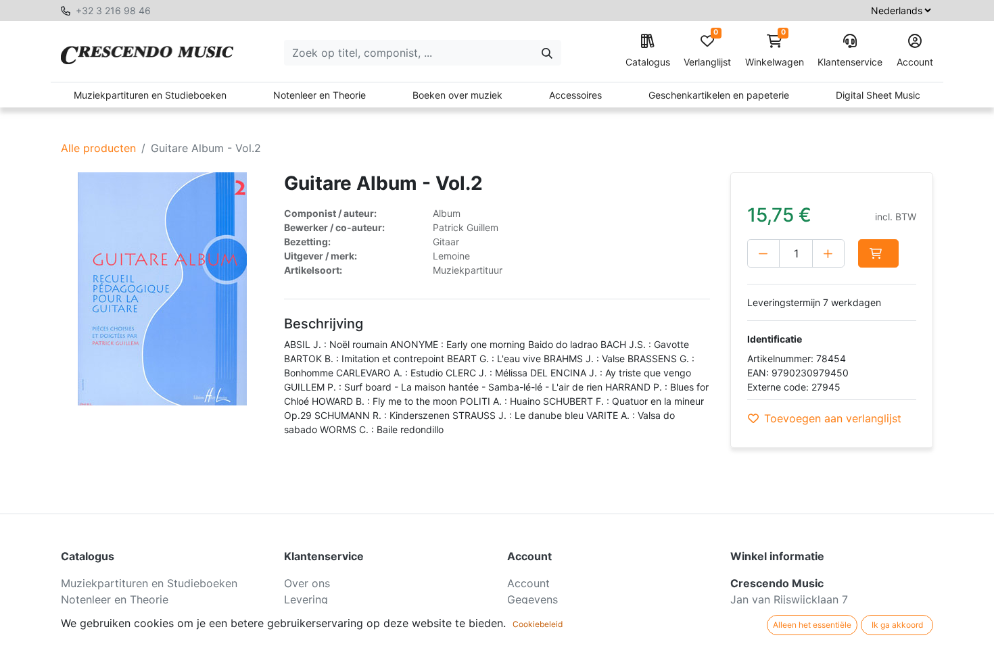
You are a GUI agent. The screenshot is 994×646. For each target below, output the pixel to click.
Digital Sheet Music (878, 95)
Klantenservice (850, 62)
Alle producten (98, 148)
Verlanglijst (707, 51)
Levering (306, 599)
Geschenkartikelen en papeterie (718, 95)
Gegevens (532, 599)
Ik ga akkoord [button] (897, 625)
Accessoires (575, 95)
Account (915, 62)
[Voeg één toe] (828, 253)
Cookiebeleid (538, 624)
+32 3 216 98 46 (113, 10)
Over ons (307, 583)
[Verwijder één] (763, 253)
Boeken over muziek (457, 95)
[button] (878, 253)
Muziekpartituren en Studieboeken (150, 95)
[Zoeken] (547, 53)
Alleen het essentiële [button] (812, 625)
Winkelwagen (774, 51)
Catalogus (647, 62)
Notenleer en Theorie (319, 95)
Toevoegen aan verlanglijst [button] (832, 418)
